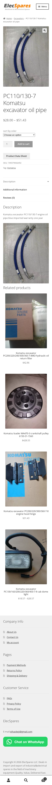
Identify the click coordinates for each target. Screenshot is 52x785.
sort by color (10, 130)
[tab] (26, 182)
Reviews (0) (9, 197)
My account (13, 642)
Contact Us (12, 637)
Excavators (19, 18)
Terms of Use (13, 708)
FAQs (9, 698)
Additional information (15, 189)
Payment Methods (16, 665)
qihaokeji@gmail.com (21, 731)
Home (9, 18)
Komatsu (11, 168)
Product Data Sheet (16, 156)
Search (26, 780)
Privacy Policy (14, 703)
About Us (12, 631)
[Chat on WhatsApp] (26, 742)
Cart (40, 778)
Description (9, 181)
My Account (8, 780)
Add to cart (23, 143)
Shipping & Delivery (17, 675)
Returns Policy (14, 670)
